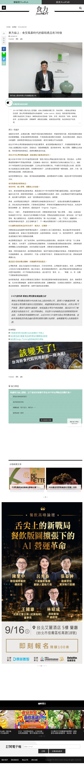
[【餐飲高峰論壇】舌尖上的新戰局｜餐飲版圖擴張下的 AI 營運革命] (42, 583)
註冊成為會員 (57, 751)
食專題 (14, 27)
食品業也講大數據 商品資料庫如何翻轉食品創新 (28, 336)
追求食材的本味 (18, 402)
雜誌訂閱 (25, 760)
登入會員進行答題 (46, 420)
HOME (8, 27)
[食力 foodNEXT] (42, 14)
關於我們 (5, 760)
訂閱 (43, 751)
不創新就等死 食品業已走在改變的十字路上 (27, 333)
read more (74, 423)
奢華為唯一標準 (18, 413)
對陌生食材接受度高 (20, 396)
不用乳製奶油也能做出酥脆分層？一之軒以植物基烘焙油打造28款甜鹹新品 (41, 487)
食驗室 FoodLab (20, 2)
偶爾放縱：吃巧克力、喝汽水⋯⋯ (24, 407)
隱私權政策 (15, 760)
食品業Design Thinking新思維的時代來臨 (26, 339)
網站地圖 (34, 760)
